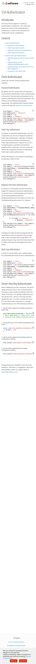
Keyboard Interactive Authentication (19, 50)
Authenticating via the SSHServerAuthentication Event (18, 63)
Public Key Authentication (16, 48)
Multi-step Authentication (16, 53)
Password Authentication (16, 45)
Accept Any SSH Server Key (16, 71)
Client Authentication (13, 43)
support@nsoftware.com (9, 372)
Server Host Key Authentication (16, 56)
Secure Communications (16, 642)
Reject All (14, 661)
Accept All (23, 661)
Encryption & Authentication (16, 645)
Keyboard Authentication (24, 105)
